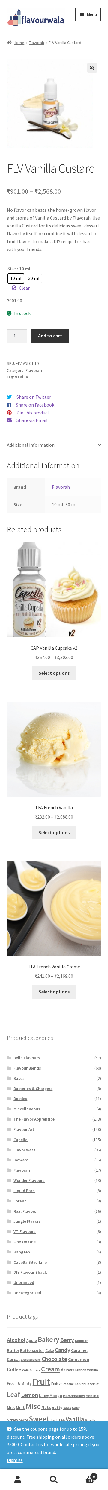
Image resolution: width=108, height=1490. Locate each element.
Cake (49, 1350)
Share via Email (32, 420)
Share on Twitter (33, 397)
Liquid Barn (24, 1190)
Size (12, 268)
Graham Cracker (73, 1384)
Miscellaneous (27, 1109)
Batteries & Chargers (33, 1088)
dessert (67, 1370)
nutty (57, 1407)
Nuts (46, 1407)
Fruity (56, 1384)
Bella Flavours (27, 1057)
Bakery (48, 1339)
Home (19, 42)
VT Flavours (25, 1231)
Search (54, 1479)
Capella (21, 1139)
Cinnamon (78, 1359)
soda (67, 1408)
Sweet (39, 1419)
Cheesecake (31, 1359)
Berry (67, 1340)
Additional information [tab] (31, 445)
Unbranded (24, 1282)
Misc (33, 1406)
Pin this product (33, 413)
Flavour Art (24, 1129)
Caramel (79, 1350)
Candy (62, 1349)
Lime (44, 1395)
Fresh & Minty (19, 1383)
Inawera (21, 1160)
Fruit (41, 1381)
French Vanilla (86, 1370)
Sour (76, 1407)
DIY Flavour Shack (30, 1272)
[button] (92, 68)
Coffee (14, 1369)
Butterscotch (32, 1350)
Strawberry (17, 1420)
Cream (50, 1369)
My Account (18, 1479)
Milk (11, 1407)
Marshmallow (74, 1395)
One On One (25, 1241)
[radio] (16, 278)
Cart (83, 1474)
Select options (54, 673)
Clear (24, 288)
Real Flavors (25, 1211)
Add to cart (50, 336)
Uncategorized (27, 1292)
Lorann (20, 1201)
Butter (13, 1350)
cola (25, 1370)
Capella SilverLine (30, 1262)
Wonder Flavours (29, 1180)
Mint (20, 1407)
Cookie (35, 1370)
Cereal (13, 1359)
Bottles (20, 1098)
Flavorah (36, 42)
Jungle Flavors (27, 1221)
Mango (56, 1395)
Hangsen (22, 1252)
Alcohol (16, 1340)
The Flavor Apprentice (34, 1119)
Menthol (92, 1396)
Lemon (29, 1394)
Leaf (13, 1394)
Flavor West (24, 1150)
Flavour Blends (27, 1068)
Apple (31, 1340)
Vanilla (21, 377)
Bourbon (81, 1341)
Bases (19, 1078)
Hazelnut (92, 1384)
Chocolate (54, 1359)
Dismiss (15, 1460)
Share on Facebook (35, 405)
